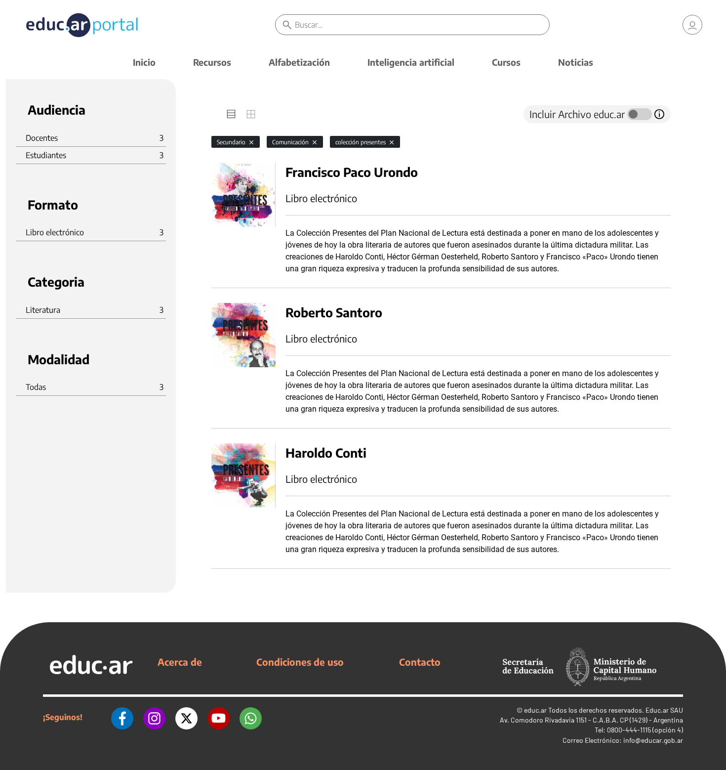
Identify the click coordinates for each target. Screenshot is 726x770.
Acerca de (180, 662)
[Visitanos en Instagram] (154, 717)
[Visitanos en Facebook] (122, 717)
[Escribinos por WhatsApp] (251, 717)
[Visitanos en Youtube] (218, 717)
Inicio (144, 62)
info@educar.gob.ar (653, 740)
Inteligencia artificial (410, 62)
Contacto (420, 662)
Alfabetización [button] (299, 62)
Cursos (506, 62)
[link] (692, 25)
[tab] (231, 114)
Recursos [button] (212, 62)
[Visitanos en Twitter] (186, 717)
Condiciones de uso (300, 662)
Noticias (575, 62)
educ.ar (535, 710)
